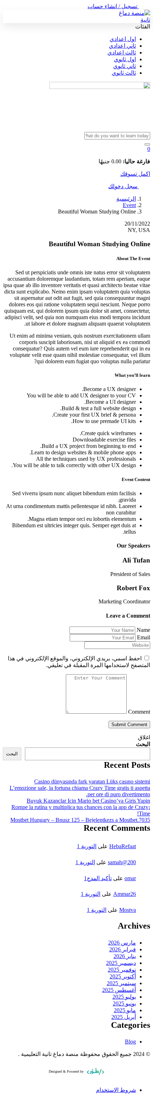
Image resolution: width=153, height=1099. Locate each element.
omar (130, 878)
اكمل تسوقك (135, 174)
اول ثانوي (125, 59)
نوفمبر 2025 (122, 970)
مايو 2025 (125, 1010)
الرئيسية (126, 199)
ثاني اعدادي (122, 46)
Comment (139, 712)
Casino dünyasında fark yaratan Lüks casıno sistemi (92, 781)
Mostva (127, 910)
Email (143, 637)
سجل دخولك (123, 186)
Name (143, 630)
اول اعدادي (123, 39)
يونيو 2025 (124, 1003)
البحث (143, 744)
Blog (130, 1042)
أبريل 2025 (123, 1017)
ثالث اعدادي (121, 52)
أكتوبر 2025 (123, 976)
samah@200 (122, 862)
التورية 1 (86, 846)
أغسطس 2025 (119, 990)
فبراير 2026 (122, 949)
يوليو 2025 (124, 997)
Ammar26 (124, 894)
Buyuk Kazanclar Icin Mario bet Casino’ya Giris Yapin (88, 801)
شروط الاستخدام (116, 1090)
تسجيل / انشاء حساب (113, 6)
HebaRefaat (122, 846)
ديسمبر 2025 (121, 963)
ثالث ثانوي (124, 73)
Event (129, 205)
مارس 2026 (122, 943)
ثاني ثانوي (124, 66)
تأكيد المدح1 (98, 878)
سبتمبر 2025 (121, 983)
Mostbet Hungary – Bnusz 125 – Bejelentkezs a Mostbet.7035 (80, 820)
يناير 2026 (125, 956)
